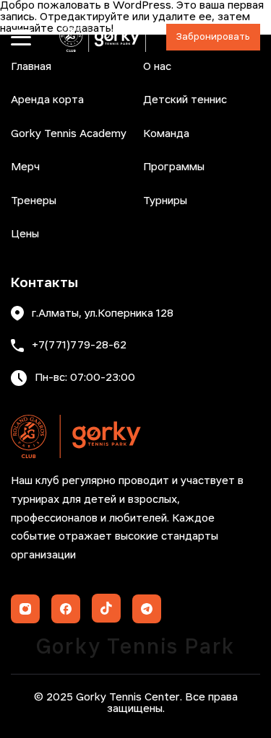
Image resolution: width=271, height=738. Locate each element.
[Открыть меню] (21, 37)
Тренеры (33, 201)
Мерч (25, 167)
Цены (25, 234)
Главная (31, 67)
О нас (157, 67)
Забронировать (213, 37)
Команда (166, 134)
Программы (174, 167)
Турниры (165, 201)
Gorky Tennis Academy (68, 134)
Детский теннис (185, 100)
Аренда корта (47, 100)
